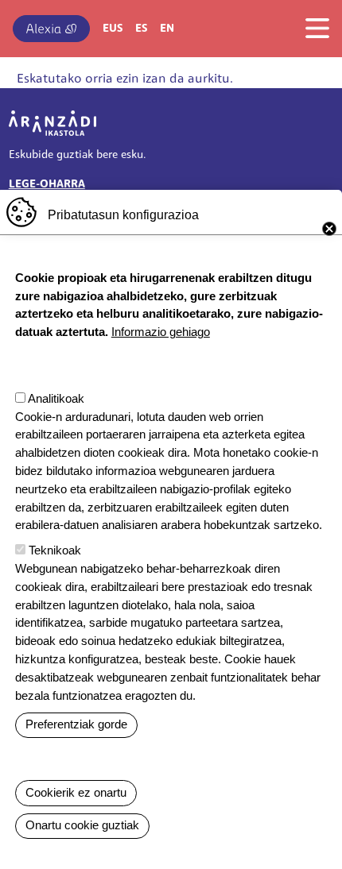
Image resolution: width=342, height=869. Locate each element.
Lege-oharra (47, 185)
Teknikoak (55, 550)
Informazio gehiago (160, 331)
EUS (112, 29)
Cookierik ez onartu (75, 792)
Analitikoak (56, 398)
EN (167, 29)
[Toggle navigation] (312, 28)
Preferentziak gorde (76, 724)
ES (141, 29)
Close (329, 228)
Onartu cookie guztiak (82, 825)
